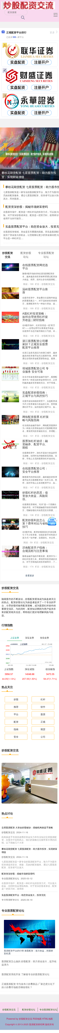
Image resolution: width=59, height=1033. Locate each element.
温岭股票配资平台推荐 (35, 290)
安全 (16, 736)
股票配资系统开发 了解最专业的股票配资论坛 (25, 974)
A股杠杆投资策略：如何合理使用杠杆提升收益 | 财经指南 (35, 316)
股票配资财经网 (37, 1024)
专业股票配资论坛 (48, 1009)
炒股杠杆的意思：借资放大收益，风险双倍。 (35, 495)
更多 (52, 32)
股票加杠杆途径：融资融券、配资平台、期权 (35, 444)
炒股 (16, 699)
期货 (43, 729)
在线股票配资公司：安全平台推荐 (35, 469)
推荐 (16, 706)
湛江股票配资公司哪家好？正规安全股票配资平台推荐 (35, 344)
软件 (43, 706)
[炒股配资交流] (28, 5)
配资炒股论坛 (28, 1009)
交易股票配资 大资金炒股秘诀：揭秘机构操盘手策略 (27, 827)
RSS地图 (37, 1018)
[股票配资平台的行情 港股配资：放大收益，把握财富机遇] (29, 933)
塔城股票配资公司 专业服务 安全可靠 (35, 369)
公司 (43, 736)
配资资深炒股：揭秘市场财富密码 (26, 206)
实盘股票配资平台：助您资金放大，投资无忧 (24, 894)
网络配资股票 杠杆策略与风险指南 (35, 418)
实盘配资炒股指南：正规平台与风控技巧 (35, 394)
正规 (43, 721)
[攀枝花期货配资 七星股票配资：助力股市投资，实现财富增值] (29, 153)
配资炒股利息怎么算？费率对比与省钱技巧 (35, 523)
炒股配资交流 (9, 1009)
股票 (43, 714)
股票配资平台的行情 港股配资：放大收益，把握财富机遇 (28, 952)
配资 (16, 721)
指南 (16, 729)
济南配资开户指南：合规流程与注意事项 (35, 549)
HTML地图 (47, 1018)
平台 (16, 714)
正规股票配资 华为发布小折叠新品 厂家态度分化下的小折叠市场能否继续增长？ (28, 985)
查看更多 (29, 575)
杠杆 (43, 699)
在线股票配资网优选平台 (35, 266)
